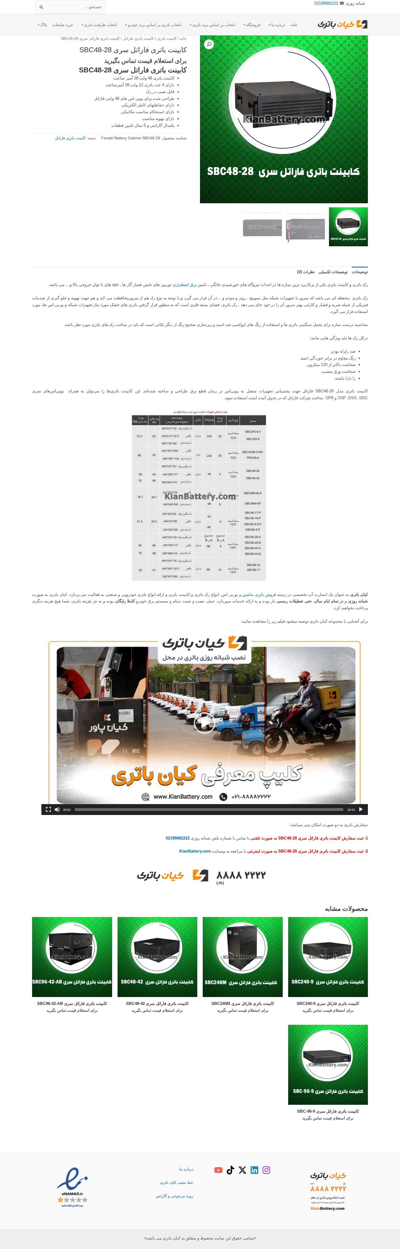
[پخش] (361, 809)
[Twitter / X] (242, 1170)
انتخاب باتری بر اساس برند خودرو (154, 25)
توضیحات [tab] (360, 271)
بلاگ (43, 25)
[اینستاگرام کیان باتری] (266, 1170)
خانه (294, 25)
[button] (209, 44)
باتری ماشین (253, 594)
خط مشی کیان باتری (176, 1182)
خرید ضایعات (63, 25)
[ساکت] (57, 809)
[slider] (209, 809)
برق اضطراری (184, 284)
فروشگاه (253, 25)
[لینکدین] (254, 1170)
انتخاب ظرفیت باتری (100, 25)
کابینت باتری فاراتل (138, 38)
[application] (204, 723)
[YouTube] (218, 1170)
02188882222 (326, 3)
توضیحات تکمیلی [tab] (333, 271)
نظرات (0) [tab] (306, 271)
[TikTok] (230, 1170)
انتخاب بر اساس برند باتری (213, 25)
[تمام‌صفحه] (48, 809)
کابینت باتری (167, 38)
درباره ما (278, 25)
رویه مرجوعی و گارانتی (174, 1196)
